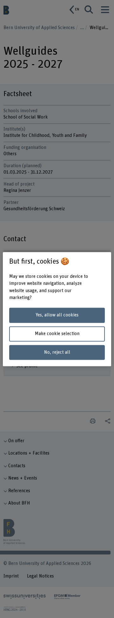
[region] (57, 309)
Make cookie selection (57, 333)
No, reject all (57, 352)
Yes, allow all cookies (57, 315)
